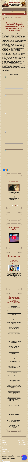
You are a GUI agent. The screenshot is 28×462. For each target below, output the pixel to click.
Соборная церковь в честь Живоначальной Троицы (14, 367)
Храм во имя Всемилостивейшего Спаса (14, 307)
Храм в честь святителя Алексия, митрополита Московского (14, 415)
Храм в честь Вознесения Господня (14, 381)
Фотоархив (4, 444)
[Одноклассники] (6, 170)
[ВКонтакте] (4, 170)
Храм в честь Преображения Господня (14, 357)
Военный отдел (21, 446)
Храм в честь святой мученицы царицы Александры (14, 421)
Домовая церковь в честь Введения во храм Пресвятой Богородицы (14, 386)
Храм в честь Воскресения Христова (14, 376)
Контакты (23, 8)
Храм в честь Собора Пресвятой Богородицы (14, 328)
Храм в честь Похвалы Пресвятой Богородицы (14, 404)
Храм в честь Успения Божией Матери (14, 323)
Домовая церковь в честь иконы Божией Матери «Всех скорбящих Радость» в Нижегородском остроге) (14, 398)
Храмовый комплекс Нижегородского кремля (14, 318)
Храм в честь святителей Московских (14, 337)
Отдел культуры (21, 440)
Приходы (4, 442)
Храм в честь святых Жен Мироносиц (14, 362)
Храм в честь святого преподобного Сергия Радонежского (14, 352)
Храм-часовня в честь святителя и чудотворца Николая (14, 426)
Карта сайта (4, 449)
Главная (12, 8)
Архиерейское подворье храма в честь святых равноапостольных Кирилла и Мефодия (14, 312)
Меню (4, 14)
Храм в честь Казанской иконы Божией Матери (14, 371)
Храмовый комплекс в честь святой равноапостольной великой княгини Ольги (14, 410)
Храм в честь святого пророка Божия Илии (14, 342)
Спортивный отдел (6, 447)
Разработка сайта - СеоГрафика (8, 458)
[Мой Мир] (7, 170)
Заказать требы (5, 451)
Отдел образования (22, 438)
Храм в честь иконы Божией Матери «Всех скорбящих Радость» (14, 392)
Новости (17, 8)
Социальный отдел (22, 444)
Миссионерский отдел (6, 446)
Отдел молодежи (21, 442)
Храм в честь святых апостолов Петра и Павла (14, 332)
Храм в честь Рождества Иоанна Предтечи (14, 347)
